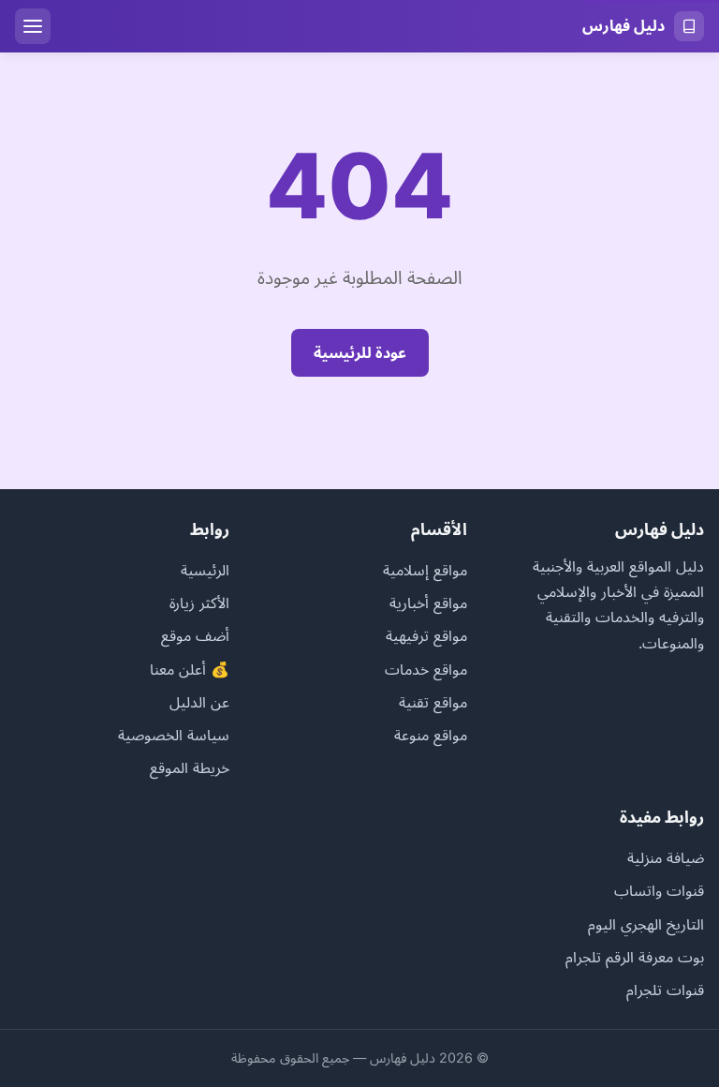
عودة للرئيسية (360, 352)
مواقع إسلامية (425, 569)
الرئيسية (205, 569)
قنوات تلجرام (665, 989)
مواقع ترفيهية (426, 635)
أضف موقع (195, 635)
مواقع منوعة (430, 734)
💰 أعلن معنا (189, 669)
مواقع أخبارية (428, 602)
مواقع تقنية (433, 701)
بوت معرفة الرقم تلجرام (634, 956)
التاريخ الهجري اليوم (646, 924)
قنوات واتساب (659, 890)
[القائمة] (33, 26)
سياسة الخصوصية (173, 734)
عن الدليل (199, 701)
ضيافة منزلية (665, 857)
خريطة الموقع (189, 767)
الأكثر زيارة (199, 602)
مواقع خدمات (426, 669)
